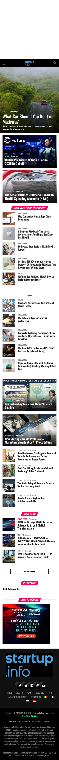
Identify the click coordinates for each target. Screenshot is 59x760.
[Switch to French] (52, 697)
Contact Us (36, 697)
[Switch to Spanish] (34, 701)
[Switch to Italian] (45, 697)
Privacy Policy (38, 712)
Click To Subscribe (11, 589)
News (29, 692)
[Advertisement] (29, 29)
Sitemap (34, 715)
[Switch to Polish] (27, 701)
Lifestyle (19, 692)
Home (9, 692)
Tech (50, 692)
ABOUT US (13, 721)
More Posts (29, 571)
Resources (39, 692)
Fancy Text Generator (17, 697)
